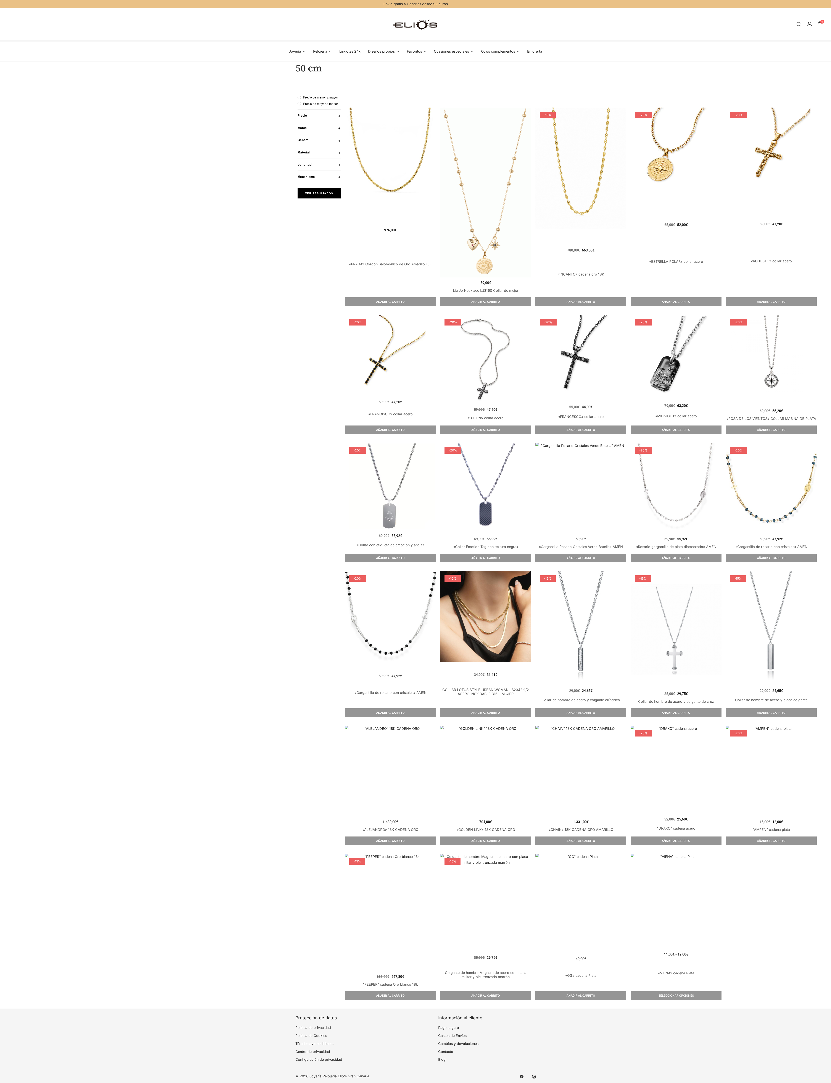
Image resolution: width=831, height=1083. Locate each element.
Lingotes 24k (350, 51)
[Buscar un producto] (799, 24)
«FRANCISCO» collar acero (390, 414)
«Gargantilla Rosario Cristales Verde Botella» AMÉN (581, 547)
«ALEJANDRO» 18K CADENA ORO (390, 829)
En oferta (534, 51)
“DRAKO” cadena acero (676, 828)
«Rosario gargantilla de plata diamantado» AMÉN (676, 547)
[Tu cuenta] (809, 24)
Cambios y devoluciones (458, 1043)
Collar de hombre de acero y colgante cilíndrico (581, 700)
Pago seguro (448, 1027)
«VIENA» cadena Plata (676, 973)
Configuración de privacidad (318, 1059)
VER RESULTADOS (319, 193)
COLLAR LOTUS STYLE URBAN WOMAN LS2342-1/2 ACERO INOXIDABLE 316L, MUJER (485, 692)
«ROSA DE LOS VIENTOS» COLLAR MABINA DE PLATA (771, 418)
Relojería (320, 51)
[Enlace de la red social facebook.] (521, 1076)
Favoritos (414, 51)
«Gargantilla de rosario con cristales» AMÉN (771, 547)
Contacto (445, 1051)
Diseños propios (381, 51)
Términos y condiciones (314, 1043)
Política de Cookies (311, 1035)
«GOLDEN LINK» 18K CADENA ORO (485, 829)
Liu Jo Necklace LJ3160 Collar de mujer (485, 290)
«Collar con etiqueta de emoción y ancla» (390, 545)
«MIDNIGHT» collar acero (676, 416)
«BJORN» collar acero (486, 418)
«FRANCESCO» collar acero (581, 416)
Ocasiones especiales (451, 51)
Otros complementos (498, 51)
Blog (442, 1059)
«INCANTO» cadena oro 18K (581, 274)
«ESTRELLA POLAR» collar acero (676, 261)
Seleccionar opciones (676, 995)
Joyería (295, 51)
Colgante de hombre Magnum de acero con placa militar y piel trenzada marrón (485, 974)
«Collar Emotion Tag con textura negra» (485, 547)
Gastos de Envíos (452, 1035)
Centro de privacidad (312, 1051)
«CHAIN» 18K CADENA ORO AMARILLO (581, 829)
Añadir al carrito (390, 301)
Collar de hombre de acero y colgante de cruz (676, 701)
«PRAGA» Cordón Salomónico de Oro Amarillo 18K (390, 264)
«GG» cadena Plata (580, 975)
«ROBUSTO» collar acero (771, 261)
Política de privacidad (313, 1027)
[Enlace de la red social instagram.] (534, 1076)
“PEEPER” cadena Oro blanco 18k (390, 984)
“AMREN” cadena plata (771, 829)
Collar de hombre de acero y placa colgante (771, 700)
